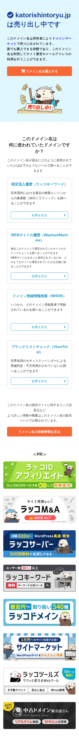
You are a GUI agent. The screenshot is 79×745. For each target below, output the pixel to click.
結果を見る (39, 215)
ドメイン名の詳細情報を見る (39, 431)
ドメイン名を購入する (42, 71)
